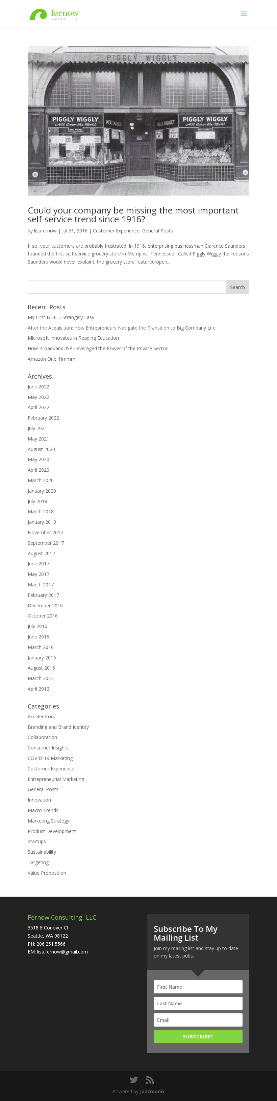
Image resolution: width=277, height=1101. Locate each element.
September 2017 (46, 543)
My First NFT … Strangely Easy (61, 317)
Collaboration (42, 737)
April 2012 (38, 689)
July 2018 (37, 501)
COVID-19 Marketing (50, 758)
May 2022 (38, 397)
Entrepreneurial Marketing (56, 779)
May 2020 (38, 459)
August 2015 (41, 668)
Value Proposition (47, 873)
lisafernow (45, 230)
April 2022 (38, 407)
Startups (37, 841)
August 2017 (41, 553)
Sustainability (42, 852)
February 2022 (43, 417)
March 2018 (41, 511)
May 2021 (38, 438)
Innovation (39, 799)
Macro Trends (43, 810)
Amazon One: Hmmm (51, 359)
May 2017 (38, 574)
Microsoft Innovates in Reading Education (73, 338)
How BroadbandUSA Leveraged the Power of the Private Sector (98, 348)
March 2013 (41, 678)
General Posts (157, 230)
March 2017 (41, 584)
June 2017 (38, 563)
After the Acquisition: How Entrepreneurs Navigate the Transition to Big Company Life (122, 327)
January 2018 (42, 522)
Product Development (52, 831)
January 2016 (42, 657)
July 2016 (37, 626)
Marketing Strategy (48, 820)
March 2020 (41, 480)
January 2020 (42, 491)
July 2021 (37, 428)
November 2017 (45, 532)
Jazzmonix (152, 1091)
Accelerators (41, 716)
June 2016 (38, 636)
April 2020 (38, 470)
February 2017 (43, 595)
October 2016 (43, 615)
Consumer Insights (48, 747)
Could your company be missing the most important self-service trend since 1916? (133, 214)
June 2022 (38, 386)
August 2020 (41, 449)
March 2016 (41, 647)
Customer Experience (116, 230)
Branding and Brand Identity (58, 727)
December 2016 (45, 605)
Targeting (38, 862)
